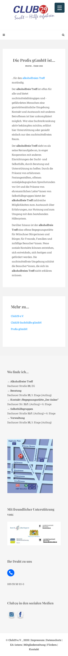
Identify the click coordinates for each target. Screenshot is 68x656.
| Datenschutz (52, 640)
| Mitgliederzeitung (34, 644)
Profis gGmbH (19, 329)
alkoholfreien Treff (33, 78)
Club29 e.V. (17, 316)
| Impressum (36, 640)
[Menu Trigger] (60, 8)
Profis (28, 66)
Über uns (38, 66)
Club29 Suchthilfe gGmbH (26, 322)
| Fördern (51, 644)
